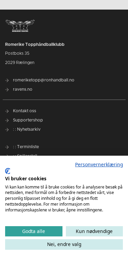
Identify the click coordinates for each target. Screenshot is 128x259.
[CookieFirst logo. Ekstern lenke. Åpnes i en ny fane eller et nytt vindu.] (7, 171)
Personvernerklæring (99, 164)
